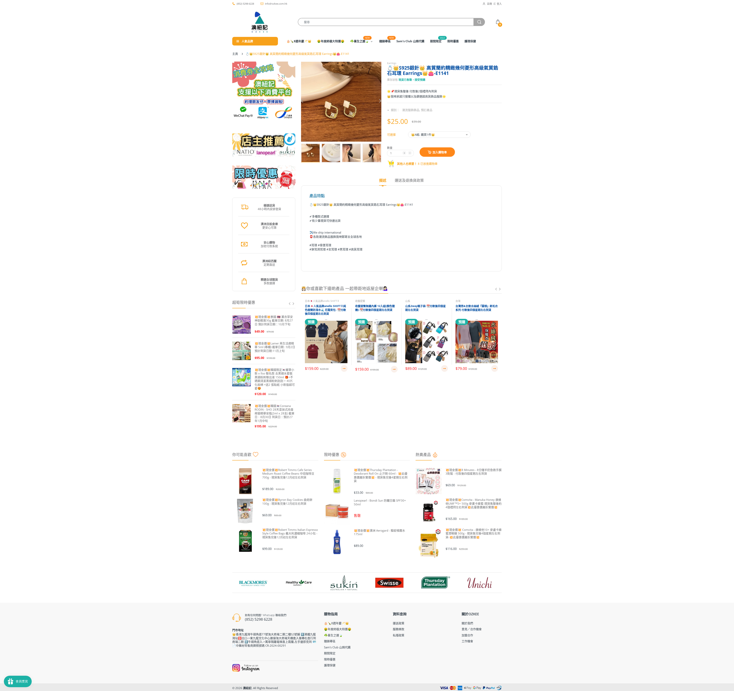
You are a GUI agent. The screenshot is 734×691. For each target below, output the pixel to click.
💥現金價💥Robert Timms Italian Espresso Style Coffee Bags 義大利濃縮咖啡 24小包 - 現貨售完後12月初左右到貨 (290, 533)
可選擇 (391, 134)
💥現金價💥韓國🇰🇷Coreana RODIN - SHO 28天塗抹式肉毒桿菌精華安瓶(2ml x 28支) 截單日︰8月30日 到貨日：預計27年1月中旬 (274, 413)
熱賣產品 (423, 454)
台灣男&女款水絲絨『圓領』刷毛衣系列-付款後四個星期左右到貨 (477, 308)
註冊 (489, 3)
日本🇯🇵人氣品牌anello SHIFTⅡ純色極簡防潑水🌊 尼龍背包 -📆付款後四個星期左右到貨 (325, 309)
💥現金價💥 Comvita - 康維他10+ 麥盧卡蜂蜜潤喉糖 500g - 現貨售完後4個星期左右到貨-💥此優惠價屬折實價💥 (474, 533)
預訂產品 (426, 110)
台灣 (458, 301)
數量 (389, 147)
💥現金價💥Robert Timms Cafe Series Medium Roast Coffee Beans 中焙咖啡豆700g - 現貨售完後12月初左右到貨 (288, 473)
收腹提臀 (360, 301)
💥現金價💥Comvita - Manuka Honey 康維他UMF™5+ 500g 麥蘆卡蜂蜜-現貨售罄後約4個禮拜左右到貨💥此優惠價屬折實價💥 (474, 503)
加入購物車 (440, 152)
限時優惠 (331, 454)
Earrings (391, 63)
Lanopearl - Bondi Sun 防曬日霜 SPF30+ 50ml (380, 502)
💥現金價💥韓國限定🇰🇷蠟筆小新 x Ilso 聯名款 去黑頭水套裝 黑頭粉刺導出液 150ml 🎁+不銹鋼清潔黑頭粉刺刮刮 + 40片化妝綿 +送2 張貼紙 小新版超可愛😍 (275, 379)
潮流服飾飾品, (411, 110)
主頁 (235, 54)
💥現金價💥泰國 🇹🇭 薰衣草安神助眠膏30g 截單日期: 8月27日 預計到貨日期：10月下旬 (274, 320)
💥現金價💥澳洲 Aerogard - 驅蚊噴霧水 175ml (379, 532)
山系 (407, 301)
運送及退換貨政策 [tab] (409, 180)
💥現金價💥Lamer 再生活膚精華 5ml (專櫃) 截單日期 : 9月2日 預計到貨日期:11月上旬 (275, 347)
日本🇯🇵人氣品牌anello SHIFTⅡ (322, 301)
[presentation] (289, 303)
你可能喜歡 (241, 454)
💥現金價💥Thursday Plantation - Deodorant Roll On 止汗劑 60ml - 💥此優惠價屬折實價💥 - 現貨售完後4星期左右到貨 (381, 475)
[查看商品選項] (344, 368)
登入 (499, 3)
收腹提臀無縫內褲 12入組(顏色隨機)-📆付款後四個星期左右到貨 (375, 308)
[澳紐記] (259, 22)
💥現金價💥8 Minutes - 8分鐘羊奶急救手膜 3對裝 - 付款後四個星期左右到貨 (474, 472)
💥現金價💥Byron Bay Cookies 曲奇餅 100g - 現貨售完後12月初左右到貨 (287, 501)
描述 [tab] (382, 180)
